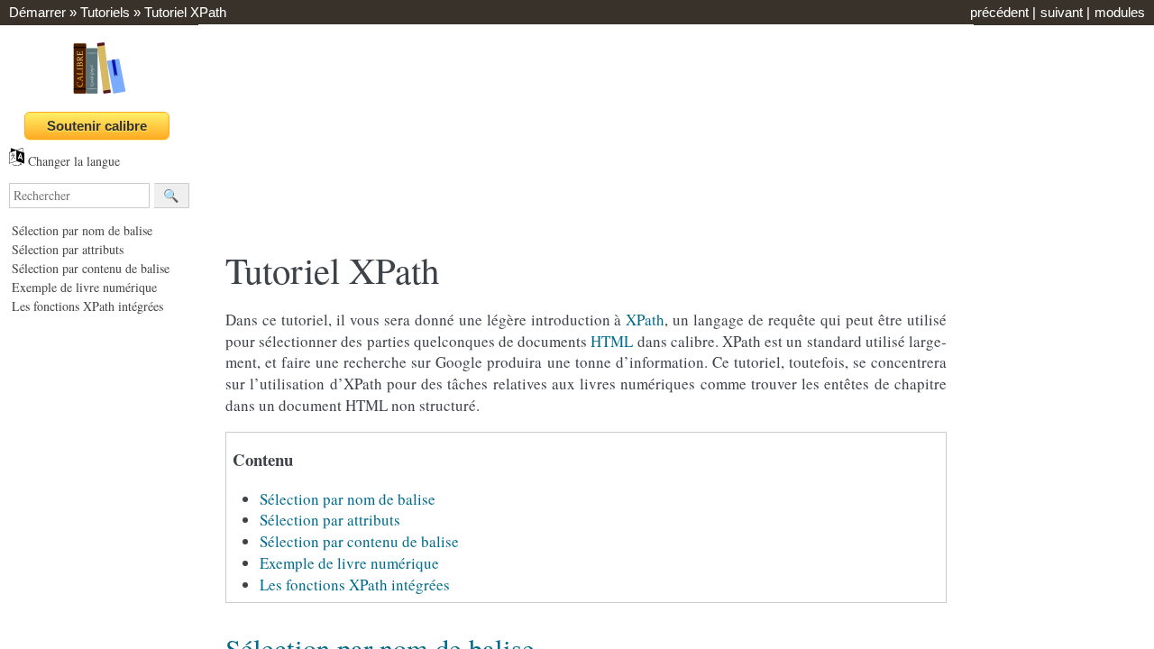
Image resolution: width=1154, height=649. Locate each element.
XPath (645, 319)
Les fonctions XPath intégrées (87, 306)
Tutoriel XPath (185, 12)
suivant (1061, 12)
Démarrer (37, 12)
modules (1119, 12)
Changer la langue (72, 160)
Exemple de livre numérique (84, 287)
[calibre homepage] (99, 93)
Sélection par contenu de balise (90, 268)
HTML (612, 341)
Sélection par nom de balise (82, 230)
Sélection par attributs (68, 249)
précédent (999, 12)
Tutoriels (105, 12)
